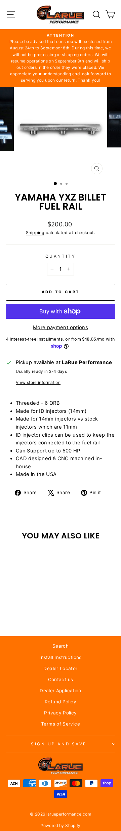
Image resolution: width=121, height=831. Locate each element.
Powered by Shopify (60, 825)
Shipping (35, 232)
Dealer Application (60, 690)
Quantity (60, 256)
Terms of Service (60, 724)
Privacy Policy (60, 712)
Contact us (60, 679)
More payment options (60, 327)
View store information (38, 382)
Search (60, 646)
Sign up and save (59, 744)
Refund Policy (60, 701)
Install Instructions (60, 657)
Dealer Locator (60, 668)
